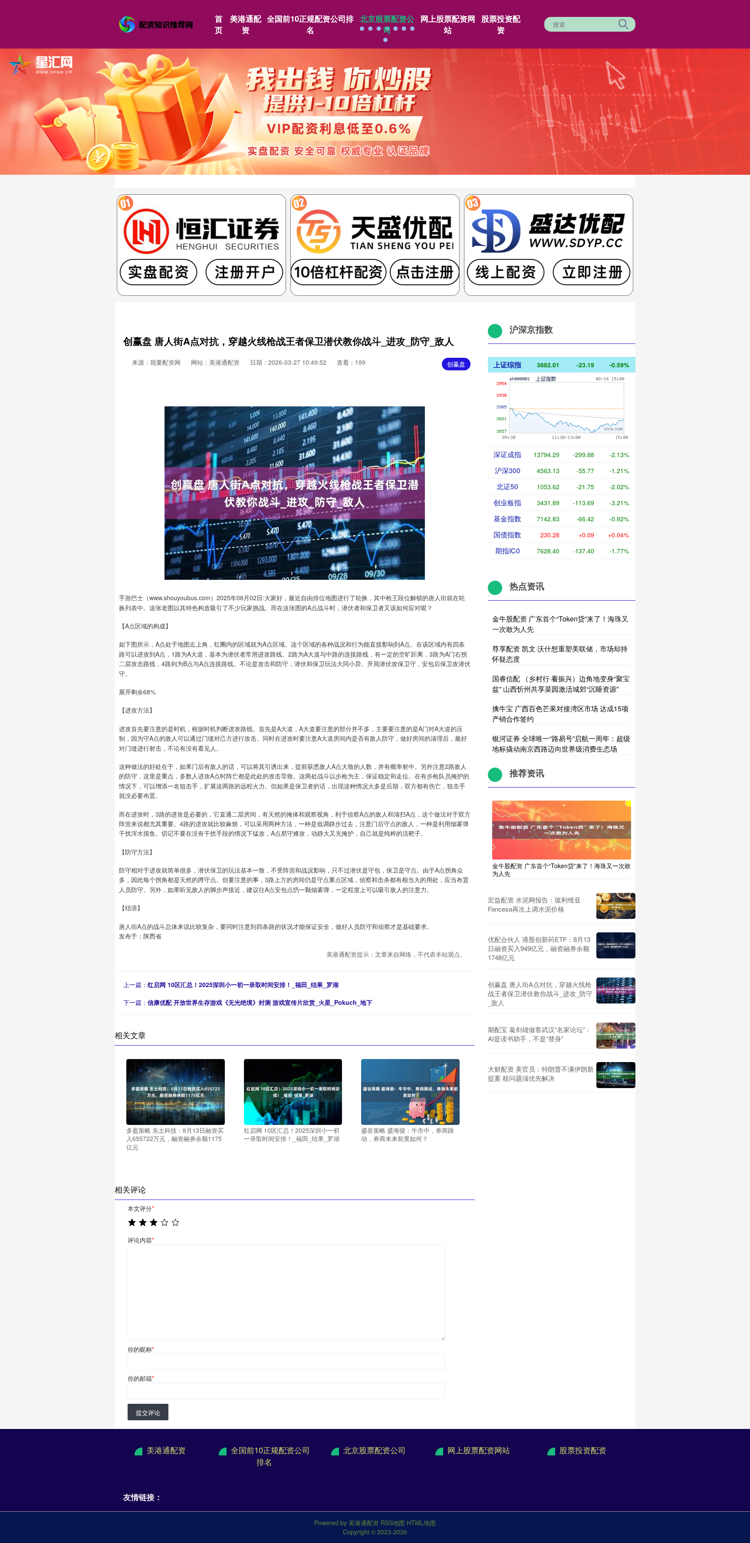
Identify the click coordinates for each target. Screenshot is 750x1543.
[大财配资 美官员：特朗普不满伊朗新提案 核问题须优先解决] (615, 1075)
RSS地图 (393, 1522)
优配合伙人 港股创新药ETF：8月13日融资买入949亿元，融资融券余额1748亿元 (539, 948)
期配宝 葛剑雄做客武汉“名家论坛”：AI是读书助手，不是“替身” (540, 1034)
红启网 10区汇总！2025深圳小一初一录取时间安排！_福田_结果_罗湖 (243, 984)
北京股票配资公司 (387, 24)
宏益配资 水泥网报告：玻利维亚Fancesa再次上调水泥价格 (534, 904)
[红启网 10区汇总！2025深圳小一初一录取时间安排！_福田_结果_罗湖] (293, 1091)
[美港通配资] (157, 23)
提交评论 (148, 1412)
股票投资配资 (500, 24)
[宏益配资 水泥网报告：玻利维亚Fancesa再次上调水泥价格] (615, 906)
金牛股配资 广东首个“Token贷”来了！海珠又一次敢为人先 (561, 869)
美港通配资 (245, 24)
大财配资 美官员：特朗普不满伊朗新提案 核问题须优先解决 (541, 1073)
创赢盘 (456, 364)
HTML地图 (421, 1522)
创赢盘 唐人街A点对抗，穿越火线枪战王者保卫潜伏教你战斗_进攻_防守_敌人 (540, 993)
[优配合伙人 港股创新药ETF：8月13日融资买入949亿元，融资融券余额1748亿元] (615, 948)
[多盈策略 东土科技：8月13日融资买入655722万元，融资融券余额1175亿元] (175, 1091)
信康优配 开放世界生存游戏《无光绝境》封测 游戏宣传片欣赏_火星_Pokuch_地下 (260, 1002)
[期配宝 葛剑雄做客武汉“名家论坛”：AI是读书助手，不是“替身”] (615, 1036)
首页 (219, 24)
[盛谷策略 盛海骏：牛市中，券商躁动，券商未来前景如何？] (410, 1091)
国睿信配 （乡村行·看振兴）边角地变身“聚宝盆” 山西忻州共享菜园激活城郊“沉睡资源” (561, 683)
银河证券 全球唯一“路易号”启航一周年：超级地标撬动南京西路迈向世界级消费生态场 (561, 743)
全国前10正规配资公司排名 (310, 24)
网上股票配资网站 (448, 24)
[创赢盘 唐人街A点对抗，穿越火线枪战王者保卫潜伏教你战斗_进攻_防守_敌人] (615, 993)
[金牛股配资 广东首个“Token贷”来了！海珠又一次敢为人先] (561, 828)
